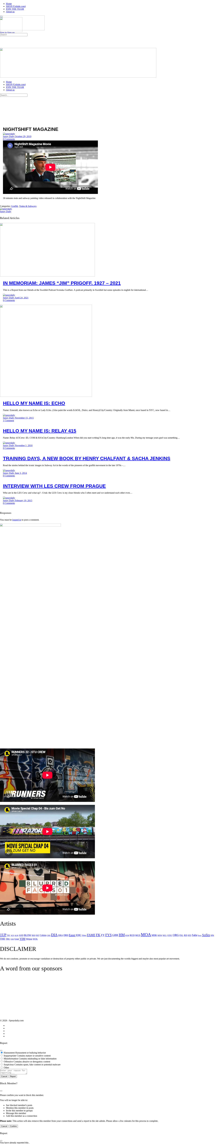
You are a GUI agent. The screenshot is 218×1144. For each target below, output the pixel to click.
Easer (72, 935)
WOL (35, 939)
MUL (165, 935)
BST (37, 935)
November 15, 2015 (24, 418)
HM (122, 935)
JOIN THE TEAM (15, 87)
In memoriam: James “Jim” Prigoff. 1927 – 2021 (62, 283)
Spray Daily (9, 136)
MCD (137, 935)
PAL (181, 935)
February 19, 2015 (23, 500)
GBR (115, 935)
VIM (22, 938)
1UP (3, 935)
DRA (60, 935)
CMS (48, 935)
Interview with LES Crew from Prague (54, 486)
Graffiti (14, 206)
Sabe (194, 935)
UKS (12, 939)
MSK (154, 935)
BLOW (27, 935)
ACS (12, 935)
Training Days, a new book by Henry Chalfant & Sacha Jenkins (86, 458)
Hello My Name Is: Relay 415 (39, 431)
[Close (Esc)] (1, 1050)
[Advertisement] (25, 998)
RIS (185, 935)
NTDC (169, 935)
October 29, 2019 (23, 136)
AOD (21, 935)
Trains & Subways (27, 206)
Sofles (206, 935)
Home (9, 82)
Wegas (29, 938)
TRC (8, 939)
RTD (189, 935)
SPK (212, 935)
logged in (16, 520)
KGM (127, 935)
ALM (16, 935)
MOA (146, 934)
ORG (176, 935)
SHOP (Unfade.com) (16, 84)
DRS (65, 935)
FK (98, 935)
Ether (84, 935)
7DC (8, 935)
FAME (91, 935)
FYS (108, 935)
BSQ (33, 935)
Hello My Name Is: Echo (34, 403)
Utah (17, 939)
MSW (159, 935)
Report (13, 1076)
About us (10, 90)
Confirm (13, 1126)
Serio (200, 935)
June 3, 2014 (21, 473)
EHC (78, 935)
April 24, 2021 (21, 297)
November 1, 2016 (23, 445)
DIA (54, 935)
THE (2, 938)
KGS (132, 935)
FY (103, 935)
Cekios (43, 935)
